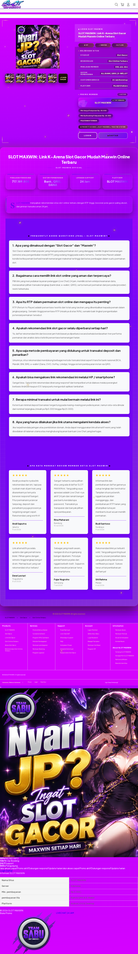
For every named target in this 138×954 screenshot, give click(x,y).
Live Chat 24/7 (65, 634)
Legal (36, 682)
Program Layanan (38, 653)
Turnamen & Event (39, 634)
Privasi (30, 682)
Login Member (93, 630)
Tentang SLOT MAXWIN (123, 652)
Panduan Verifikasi (94, 645)
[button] (122, 4)
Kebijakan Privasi (66, 645)
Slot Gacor (8, 634)
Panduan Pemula (121, 634)
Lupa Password (93, 637)
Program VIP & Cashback (41, 637)
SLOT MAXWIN (23, 202)
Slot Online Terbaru (11, 641)
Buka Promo (6, 913)
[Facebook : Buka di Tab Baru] (123, 682)
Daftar (9, 870)
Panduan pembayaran (40, 645)
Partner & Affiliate (121, 659)
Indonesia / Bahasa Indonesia (11, 682)
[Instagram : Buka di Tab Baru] (131, 682)
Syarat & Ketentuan (67, 649)
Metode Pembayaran (40, 641)
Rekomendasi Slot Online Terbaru (14, 650)
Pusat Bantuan (65, 630)
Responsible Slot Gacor (68, 653)
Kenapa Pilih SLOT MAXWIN (124, 656)
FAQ (61, 641)
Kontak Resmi (120, 641)
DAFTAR (113, 135)
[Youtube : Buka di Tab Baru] (134, 682)
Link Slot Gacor (10, 637)
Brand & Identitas (121, 663)
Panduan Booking (39, 649)
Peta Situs (43, 682)
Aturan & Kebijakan (121, 637)
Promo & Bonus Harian (40, 630)
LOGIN (87, 135)
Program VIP (92, 649)
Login (3, 870)
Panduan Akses (120, 630)
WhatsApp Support (66, 637)
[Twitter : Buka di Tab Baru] (127, 682)
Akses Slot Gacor (10, 645)
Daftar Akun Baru (93, 634)
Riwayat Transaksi (93, 641)
